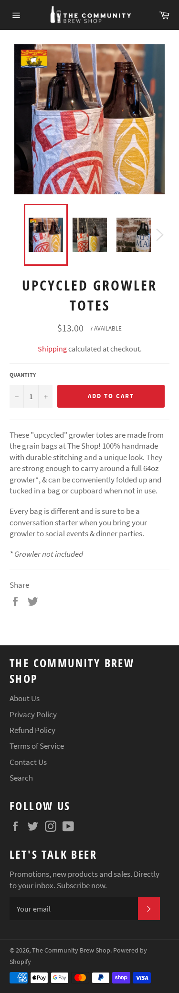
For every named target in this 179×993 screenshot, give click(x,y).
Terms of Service (37, 746)
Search (21, 777)
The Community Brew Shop (71, 950)
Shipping (52, 348)
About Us (25, 698)
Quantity (23, 374)
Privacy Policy (33, 714)
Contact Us (28, 762)
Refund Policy (32, 730)
